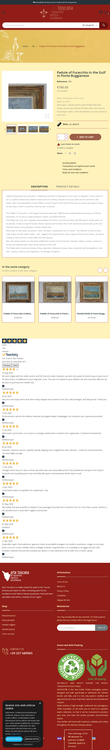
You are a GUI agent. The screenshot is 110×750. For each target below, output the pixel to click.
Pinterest (74, 153)
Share (65, 153)
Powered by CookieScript (23, 744)
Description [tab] (39, 186)
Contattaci (61, 595)
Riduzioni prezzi (8, 615)
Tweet (69, 153)
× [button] (40, 703)
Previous (5, 129)
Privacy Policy (63, 591)
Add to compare (66, 148)
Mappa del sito (63, 600)
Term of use (62, 582)
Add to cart (86, 137)
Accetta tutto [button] (14, 739)
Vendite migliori (8, 624)
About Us (61, 586)
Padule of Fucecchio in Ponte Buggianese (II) (55, 313)
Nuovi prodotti (8, 620)
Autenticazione (8, 629)
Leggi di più (16, 734)
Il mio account (8, 634)
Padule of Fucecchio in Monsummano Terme (18, 313)
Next (50, 129)
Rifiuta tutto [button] (32, 739)
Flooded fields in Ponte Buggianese (92, 313)
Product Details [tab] (67, 186)
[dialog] (23, 723)
